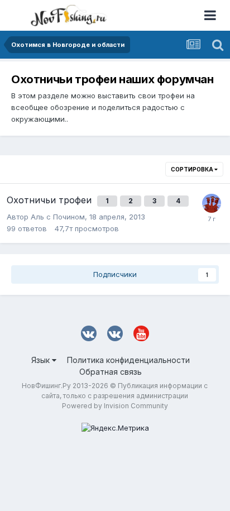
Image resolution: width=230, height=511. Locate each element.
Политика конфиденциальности (128, 360)
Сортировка (192, 169)
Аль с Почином (58, 216)
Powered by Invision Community (115, 406)
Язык (41, 360)
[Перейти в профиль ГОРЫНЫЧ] (211, 203)
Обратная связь (110, 371)
